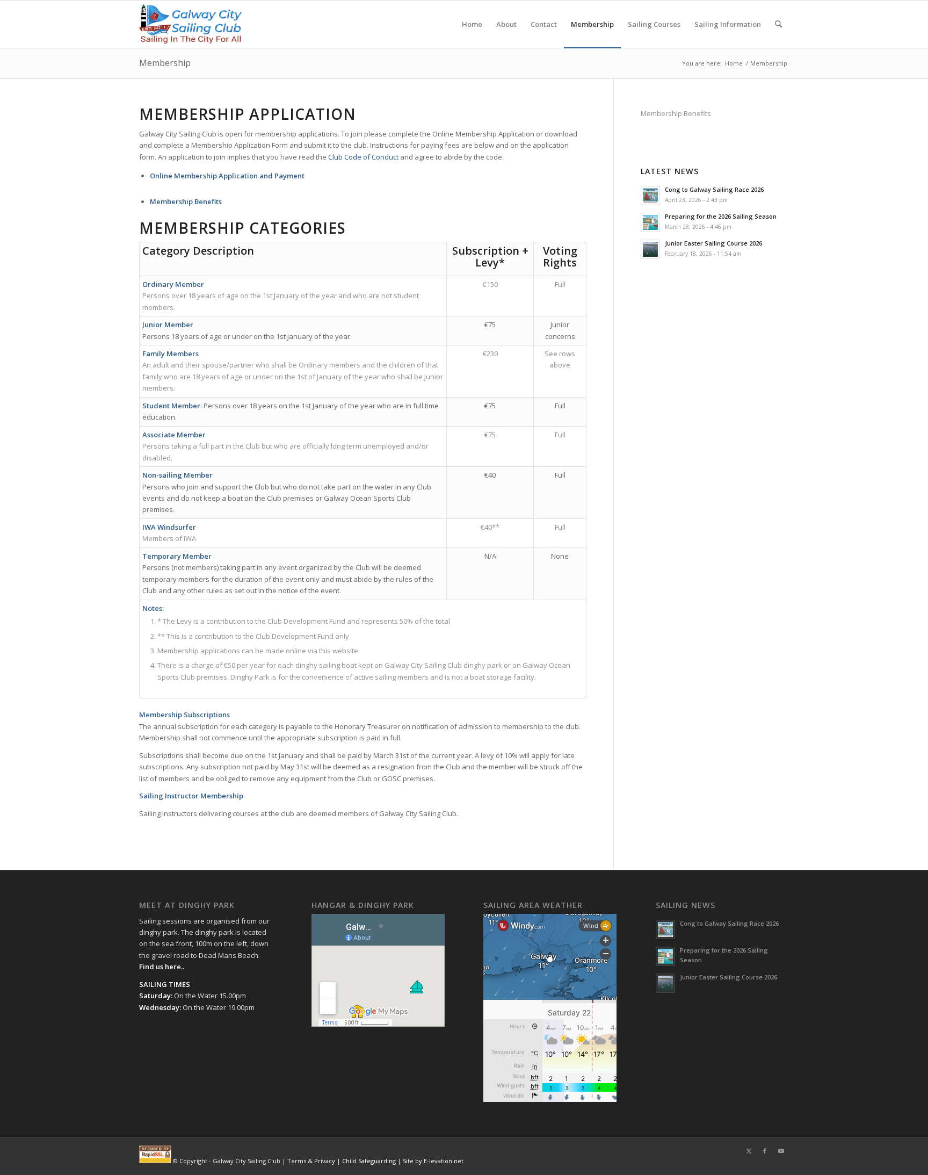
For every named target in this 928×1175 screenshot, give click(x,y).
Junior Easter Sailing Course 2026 (713, 243)
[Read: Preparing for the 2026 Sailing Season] (650, 222)
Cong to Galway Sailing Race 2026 (714, 189)
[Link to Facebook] (765, 1151)
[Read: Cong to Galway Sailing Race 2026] (650, 195)
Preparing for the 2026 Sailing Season (721, 216)
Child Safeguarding (369, 1161)
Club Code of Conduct (363, 157)
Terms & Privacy (311, 1161)
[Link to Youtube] (781, 1151)
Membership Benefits (676, 113)
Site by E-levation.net (433, 1161)
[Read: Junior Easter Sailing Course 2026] (650, 249)
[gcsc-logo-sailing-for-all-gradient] (190, 24)
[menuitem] (472, 24)
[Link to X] (749, 1151)
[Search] (778, 24)
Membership (165, 63)
